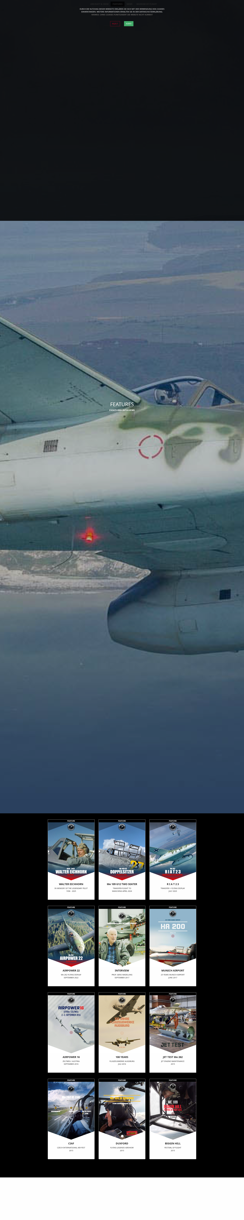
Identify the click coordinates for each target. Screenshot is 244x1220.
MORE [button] (71, 897)
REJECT (115, 23)
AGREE (129, 23)
